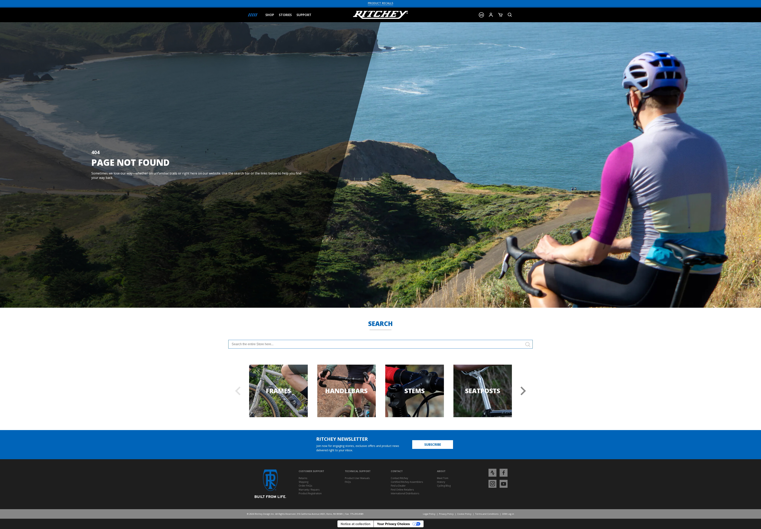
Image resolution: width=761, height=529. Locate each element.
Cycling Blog (444, 485)
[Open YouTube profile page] (503, 483)
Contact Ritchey (399, 478)
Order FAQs (305, 485)
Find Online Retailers (402, 489)
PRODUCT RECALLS (380, 3)
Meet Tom (442, 478)
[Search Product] (510, 15)
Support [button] (303, 15)
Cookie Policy (464, 513)
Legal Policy (429, 513)
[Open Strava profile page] (492, 472)
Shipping (303, 482)
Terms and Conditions (486, 513)
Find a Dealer (398, 485)
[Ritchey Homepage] (380, 15)
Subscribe (432, 444)
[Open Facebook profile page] (503, 472)
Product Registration (310, 493)
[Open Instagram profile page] (492, 483)
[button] (481, 15)
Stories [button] (285, 15)
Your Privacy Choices (393, 524)
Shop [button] (269, 15)
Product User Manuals (357, 478)
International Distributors (405, 493)
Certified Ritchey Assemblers (407, 482)
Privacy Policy (446, 513)
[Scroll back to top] (754, 522)
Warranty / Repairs (309, 489)
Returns (303, 478)
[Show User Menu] (491, 15)
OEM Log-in (508, 513)
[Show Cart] (500, 15)
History (441, 482)
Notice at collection (355, 524)
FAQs (348, 482)
